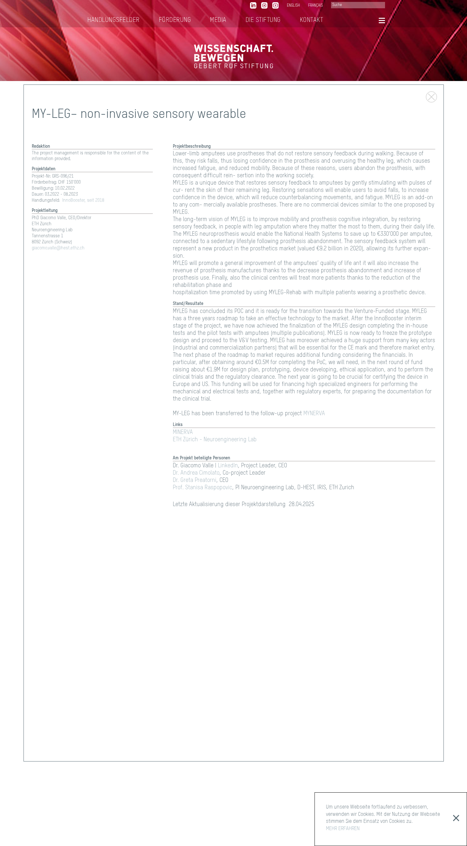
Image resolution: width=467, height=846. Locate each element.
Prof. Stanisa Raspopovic (202, 488)
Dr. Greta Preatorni (194, 480)
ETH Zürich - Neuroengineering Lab (215, 440)
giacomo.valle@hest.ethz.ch (58, 248)
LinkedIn (228, 466)
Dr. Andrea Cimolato (196, 473)
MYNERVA (314, 414)
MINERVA (183, 433)
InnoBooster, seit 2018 (83, 201)
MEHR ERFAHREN (343, 828)
